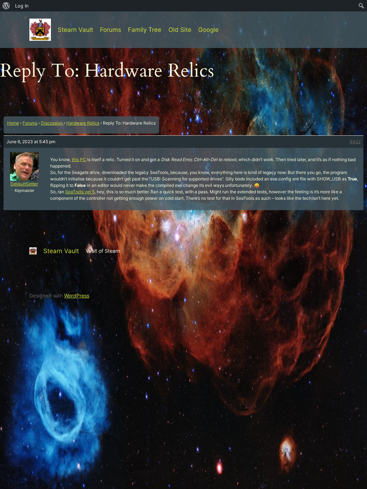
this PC (79, 159)
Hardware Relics (82, 123)
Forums (30, 123)
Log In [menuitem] (22, 6)
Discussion (52, 123)
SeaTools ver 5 (80, 191)
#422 (355, 141)
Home (13, 123)
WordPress (76, 295)
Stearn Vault (75, 29)
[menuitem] (6, 5)
